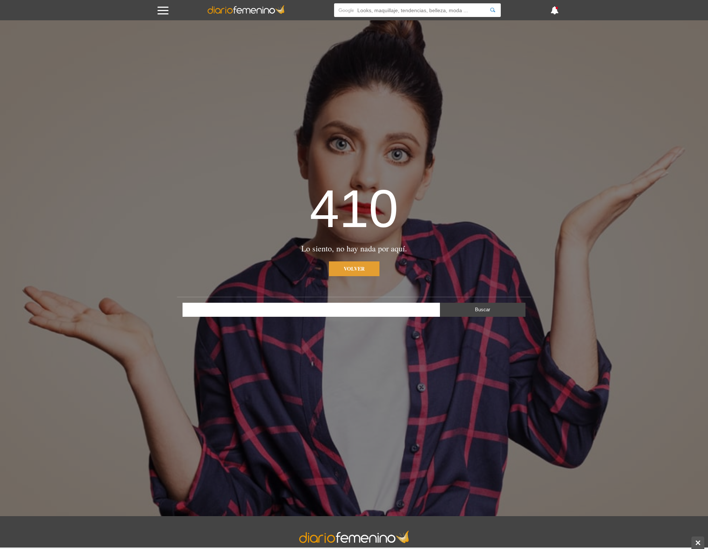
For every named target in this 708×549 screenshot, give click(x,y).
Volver (354, 268)
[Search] (493, 10)
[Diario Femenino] (246, 12)
